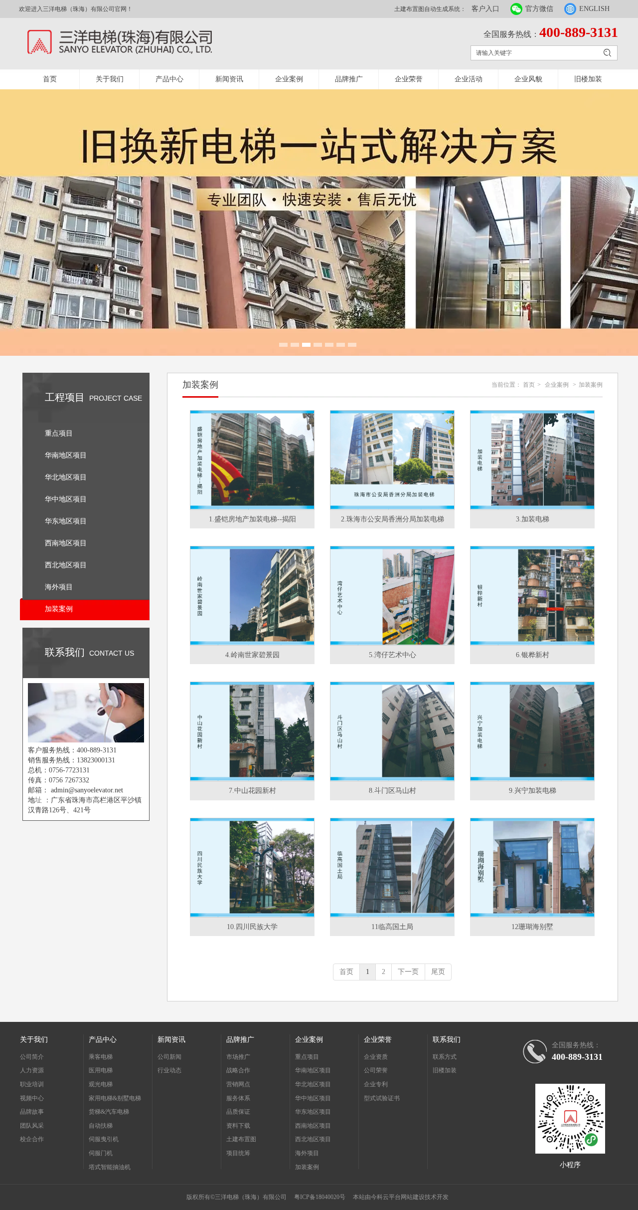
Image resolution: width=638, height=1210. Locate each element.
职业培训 (32, 1084)
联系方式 (445, 1056)
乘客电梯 (101, 1056)
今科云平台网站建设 (398, 1197)
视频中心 (32, 1098)
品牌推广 (349, 79)
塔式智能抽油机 (110, 1167)
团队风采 (32, 1125)
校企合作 (32, 1139)
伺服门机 (101, 1153)
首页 (50, 79)
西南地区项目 (313, 1125)
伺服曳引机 (104, 1139)
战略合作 (238, 1070)
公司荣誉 (376, 1070)
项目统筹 (238, 1153)
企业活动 (468, 79)
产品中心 (169, 79)
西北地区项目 (313, 1139)
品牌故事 (32, 1111)
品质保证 (238, 1111)
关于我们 (110, 79)
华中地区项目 (313, 1098)
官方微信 (539, 8)
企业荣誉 (409, 79)
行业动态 (169, 1070)
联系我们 (447, 1039)
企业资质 (376, 1056)
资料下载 (238, 1125)
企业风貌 (528, 79)
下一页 (408, 971)
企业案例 (289, 79)
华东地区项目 (313, 1111)
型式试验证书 (382, 1098)
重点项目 (307, 1056)
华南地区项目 (313, 1070)
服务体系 (238, 1098)
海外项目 (307, 1153)
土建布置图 (241, 1139)
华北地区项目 (313, 1084)
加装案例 (591, 384)
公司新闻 (169, 1056)
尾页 (438, 971)
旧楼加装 (588, 79)
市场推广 (238, 1056)
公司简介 (32, 1056)
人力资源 (32, 1070)
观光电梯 (101, 1084)
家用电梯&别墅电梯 (115, 1098)
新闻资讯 (229, 79)
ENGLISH (594, 8)
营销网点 (238, 1084)
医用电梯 (101, 1070)
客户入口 (485, 8)
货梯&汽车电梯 (109, 1111)
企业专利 (376, 1084)
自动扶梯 (101, 1125)
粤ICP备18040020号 (319, 1197)
